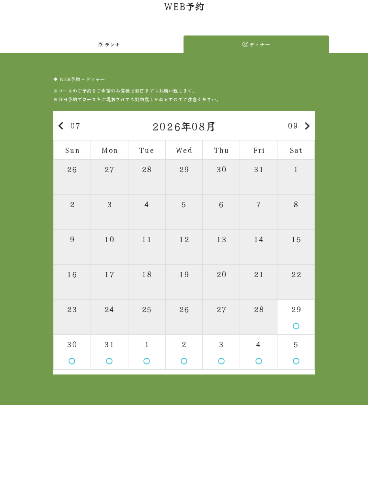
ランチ (111, 44)
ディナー (259, 44)
